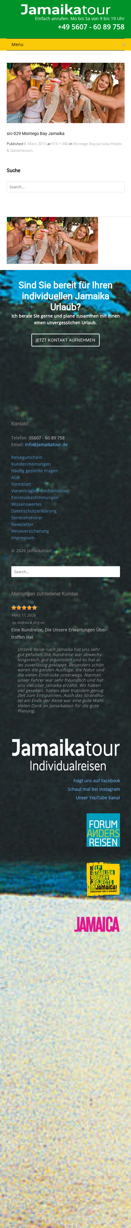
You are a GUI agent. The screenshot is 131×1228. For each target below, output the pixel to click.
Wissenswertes (26, 504)
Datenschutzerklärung (34, 511)
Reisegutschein (26, 457)
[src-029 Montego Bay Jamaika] (66, 93)
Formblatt (21, 484)
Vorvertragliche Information (39, 491)
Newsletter (22, 524)
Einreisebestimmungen (35, 497)
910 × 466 (59, 143)
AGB (15, 477)
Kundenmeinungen (31, 464)
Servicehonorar (26, 517)
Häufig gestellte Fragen (34, 471)
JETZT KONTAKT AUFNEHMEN (65, 340)
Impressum (22, 538)
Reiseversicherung (30, 531)
